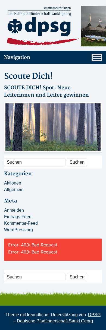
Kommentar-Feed (21, 223)
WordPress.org (18, 229)
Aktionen (12, 183)
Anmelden (14, 210)
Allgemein (14, 189)
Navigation (17, 57)
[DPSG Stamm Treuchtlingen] (53, 26)
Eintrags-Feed (18, 216)
